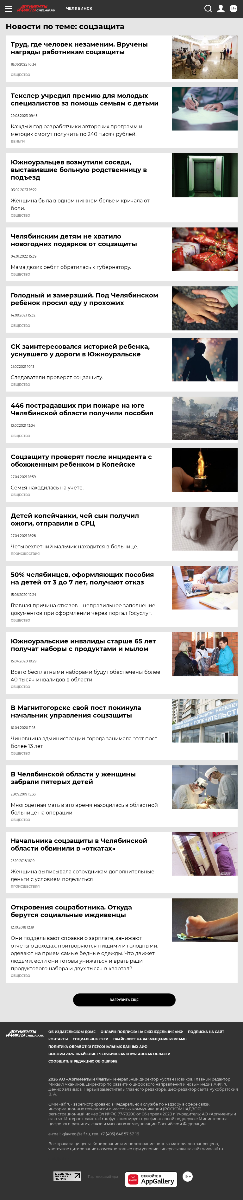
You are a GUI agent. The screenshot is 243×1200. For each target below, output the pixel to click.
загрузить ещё (124, 1000)
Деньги (18, 141)
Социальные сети (90, 1039)
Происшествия (25, 554)
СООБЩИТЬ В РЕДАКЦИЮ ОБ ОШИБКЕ (82, 1061)
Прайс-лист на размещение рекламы (150, 1039)
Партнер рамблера (103, 1176)
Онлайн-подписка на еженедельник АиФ (142, 1032)
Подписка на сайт (206, 1032)
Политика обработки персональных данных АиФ (97, 1047)
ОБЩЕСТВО (20, 75)
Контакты (58, 1039)
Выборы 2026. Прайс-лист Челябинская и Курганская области (109, 1054)
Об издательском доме (72, 1032)
